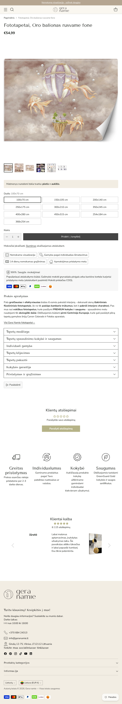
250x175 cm (22, 207)
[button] (13, 545)
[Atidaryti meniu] (5, 9)
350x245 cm (99, 207)
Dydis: (13, 193)
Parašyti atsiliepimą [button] (61, 428)
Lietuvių (9, 682)
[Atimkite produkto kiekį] (7, 236)
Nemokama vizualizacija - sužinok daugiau (61, 2)
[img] (61, 523)
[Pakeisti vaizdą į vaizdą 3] (29, 167)
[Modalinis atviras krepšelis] (115, 9)
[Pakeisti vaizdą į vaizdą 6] (62, 167)
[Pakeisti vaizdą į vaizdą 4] (40, 167)
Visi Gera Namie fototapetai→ (19, 322)
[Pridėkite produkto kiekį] (18, 236)
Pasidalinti (14, 384)
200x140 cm (99, 199)
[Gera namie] (61, 9)
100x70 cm (22, 199)
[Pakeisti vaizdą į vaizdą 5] (51, 167)
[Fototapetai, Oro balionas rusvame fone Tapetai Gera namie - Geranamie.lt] (61, 100)
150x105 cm (61, 199)
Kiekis (7, 230)
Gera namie (30, 688)
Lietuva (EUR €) (31, 682)
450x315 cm (61, 214)
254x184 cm (99, 214)
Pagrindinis (9, 17)
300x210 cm (61, 207)
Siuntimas (31, 245)
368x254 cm (22, 221)
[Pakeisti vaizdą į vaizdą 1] (8, 167)
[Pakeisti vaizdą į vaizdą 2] (19, 167)
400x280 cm (22, 214)
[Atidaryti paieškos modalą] (12, 9)
